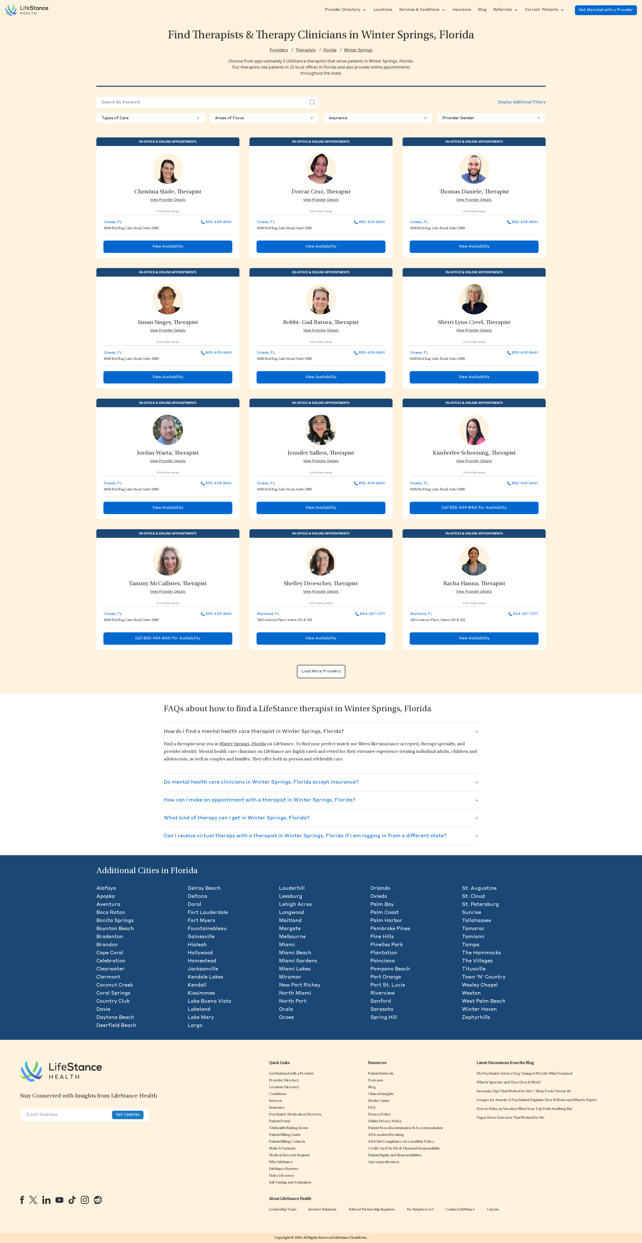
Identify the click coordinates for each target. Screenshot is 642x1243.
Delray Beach (204, 888)
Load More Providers (321, 671)
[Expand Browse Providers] (364, 10)
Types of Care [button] (150, 118)
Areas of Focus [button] (264, 118)
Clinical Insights (381, 1094)
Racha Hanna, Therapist (474, 584)
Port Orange (385, 977)
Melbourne (292, 936)
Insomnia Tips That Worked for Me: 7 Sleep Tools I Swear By (524, 1091)
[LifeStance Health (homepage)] (26, 10)
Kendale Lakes (205, 977)
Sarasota (381, 1009)
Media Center (378, 1101)
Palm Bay (382, 904)
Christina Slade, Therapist (167, 192)
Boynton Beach (115, 928)
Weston (471, 993)
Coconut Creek (114, 985)
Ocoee (286, 1017)
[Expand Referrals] (515, 10)
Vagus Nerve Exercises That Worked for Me (510, 1118)
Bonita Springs (115, 920)
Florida (330, 50)
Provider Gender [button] (491, 118)
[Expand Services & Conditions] (443, 10)
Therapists (306, 50)
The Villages (477, 961)
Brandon (107, 945)
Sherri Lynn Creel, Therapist (474, 323)
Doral (194, 904)
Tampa (470, 945)
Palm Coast (384, 912)
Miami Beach (295, 953)
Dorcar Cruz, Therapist (321, 192)
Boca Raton (110, 912)
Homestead (202, 961)
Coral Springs (113, 993)
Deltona (197, 896)
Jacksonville (203, 969)
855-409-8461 (219, 222)
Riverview (382, 993)
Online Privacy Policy (385, 1121)
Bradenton (109, 936)
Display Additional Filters (522, 102)
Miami (287, 945)
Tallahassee (476, 920)
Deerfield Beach (116, 1025)
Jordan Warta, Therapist (168, 453)
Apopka (105, 896)
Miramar (290, 977)
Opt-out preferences (383, 1162)
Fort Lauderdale (208, 912)
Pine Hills (382, 936)
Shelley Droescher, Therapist (321, 584)
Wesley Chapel (480, 985)
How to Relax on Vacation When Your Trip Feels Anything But (524, 1109)
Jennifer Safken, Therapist (321, 453)
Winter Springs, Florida (242, 744)
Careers (493, 1209)
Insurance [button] (378, 118)
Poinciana (382, 961)
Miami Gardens (298, 961)
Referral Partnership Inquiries (372, 1209)
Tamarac (473, 928)
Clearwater (110, 969)
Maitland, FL (268, 614)
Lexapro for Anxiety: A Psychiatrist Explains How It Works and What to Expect (537, 1100)
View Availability (167, 247)
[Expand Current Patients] (562, 10)
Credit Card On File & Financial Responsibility (404, 1148)
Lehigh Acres (295, 904)
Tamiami (473, 936)
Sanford (380, 1001)
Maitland (290, 920)
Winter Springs (358, 50)
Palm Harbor (386, 920)
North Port (292, 1001)
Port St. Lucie (387, 985)
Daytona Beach (115, 1017)
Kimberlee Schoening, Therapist (474, 453)
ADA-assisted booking (386, 1135)
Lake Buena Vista (209, 1001)
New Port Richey (299, 985)
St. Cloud (473, 896)
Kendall (197, 985)
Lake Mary (201, 1017)
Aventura (108, 904)
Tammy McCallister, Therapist (168, 584)
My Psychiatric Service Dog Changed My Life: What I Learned (524, 1074)
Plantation (383, 953)
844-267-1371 (372, 614)
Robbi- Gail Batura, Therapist (321, 323)
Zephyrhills (476, 1017)
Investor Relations (322, 1209)
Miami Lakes (295, 969)
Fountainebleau (207, 928)
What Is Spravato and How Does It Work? (509, 1082)
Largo (195, 1025)
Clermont (108, 977)
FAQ (371, 1108)
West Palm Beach (484, 1001)
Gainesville (201, 936)
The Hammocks (481, 953)
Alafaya (106, 888)
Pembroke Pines (390, 928)
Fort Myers (201, 920)
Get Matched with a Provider (606, 10)
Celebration (111, 961)
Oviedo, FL (113, 222)
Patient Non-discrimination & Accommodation (405, 1128)
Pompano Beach (390, 969)
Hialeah (197, 945)
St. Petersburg (480, 904)
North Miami (295, 993)
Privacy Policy (379, 1114)
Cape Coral (109, 953)
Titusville (474, 969)
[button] (342, 10)
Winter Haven (479, 1009)
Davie (103, 1009)
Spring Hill (383, 1017)
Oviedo (378, 896)
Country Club (113, 1001)
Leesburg (290, 896)
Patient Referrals (381, 1074)
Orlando (380, 888)
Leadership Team (282, 1209)
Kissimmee (201, 993)
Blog (372, 1087)
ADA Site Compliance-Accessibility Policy (401, 1142)
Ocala (286, 1009)
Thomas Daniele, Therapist (474, 192)
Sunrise (471, 912)
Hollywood (200, 953)
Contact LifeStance (460, 1209)
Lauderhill (292, 888)
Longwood (291, 912)
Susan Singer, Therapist (168, 323)
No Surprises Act (420, 1209)
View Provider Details (168, 199)
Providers (279, 50)
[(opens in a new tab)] (22, 1200)
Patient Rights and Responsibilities (394, 1155)
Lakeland (199, 1009)
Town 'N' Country (484, 977)
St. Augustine (479, 888)
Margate (290, 928)
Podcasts (375, 1080)
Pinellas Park (386, 945)
